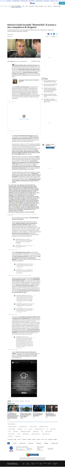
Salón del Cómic (49, 431)
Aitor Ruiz (21, 418)
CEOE (42, 431)
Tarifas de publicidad (40, 450)
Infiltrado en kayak (35, 433)
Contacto (14, 443)
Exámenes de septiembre (25, 431)
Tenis (9, 431)
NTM (8, 419)
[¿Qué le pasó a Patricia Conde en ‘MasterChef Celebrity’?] (15, 81)
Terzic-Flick (10, 436)
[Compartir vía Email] (57, 34)
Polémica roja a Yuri (23, 426)
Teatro (18, 433)
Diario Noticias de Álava (19, 449)
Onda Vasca (28, 450)
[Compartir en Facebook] (48, 34)
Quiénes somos (22, 443)
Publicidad (46, 443)
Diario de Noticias (29, 448)
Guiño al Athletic (33, 426)
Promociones (30, 443)
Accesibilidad (45, 463)
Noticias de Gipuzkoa (30, 449)
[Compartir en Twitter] (51, 34)
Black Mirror (35, 431)
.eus (8, 443)
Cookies (37, 463)
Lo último (44, 79)
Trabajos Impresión (50, 448)
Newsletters (38, 443)
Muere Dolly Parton (44, 426)
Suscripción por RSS (50, 449)
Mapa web (38, 449)
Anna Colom (18, 436)
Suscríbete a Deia (54, 443)
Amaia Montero (26, 433)
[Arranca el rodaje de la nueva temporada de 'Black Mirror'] (39, 408)
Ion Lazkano (15, 431)
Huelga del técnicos (12, 426)
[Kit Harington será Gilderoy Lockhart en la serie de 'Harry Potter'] (52, 408)
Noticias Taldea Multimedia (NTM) (21, 450)
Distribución (39, 448)
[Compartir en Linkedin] (54, 34)
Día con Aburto (11, 433)
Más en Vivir (11, 403)
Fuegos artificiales (46, 433)
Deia (16, 448)
